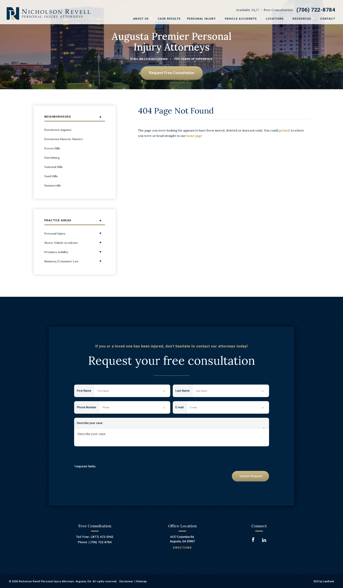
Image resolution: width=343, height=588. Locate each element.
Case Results (169, 18)
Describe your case (171, 424)
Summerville (52, 185)
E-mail (181, 408)
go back (284, 130)
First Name (85, 391)
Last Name (183, 391)
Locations (275, 18)
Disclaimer (126, 581)
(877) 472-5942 (102, 537)
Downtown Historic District (63, 139)
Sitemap (141, 581)
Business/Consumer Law (61, 261)
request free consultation (171, 73)
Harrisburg (52, 157)
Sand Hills (51, 176)
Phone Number (88, 408)
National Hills (53, 167)
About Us (141, 18)
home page (194, 136)
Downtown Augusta (57, 130)
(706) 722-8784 (315, 10)
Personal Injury (201, 18)
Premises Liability (56, 252)
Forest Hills (52, 148)
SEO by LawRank (324, 581)
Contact (327, 18)
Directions (182, 547)
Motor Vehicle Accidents (61, 242)
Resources (302, 18)
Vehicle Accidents (241, 18)
